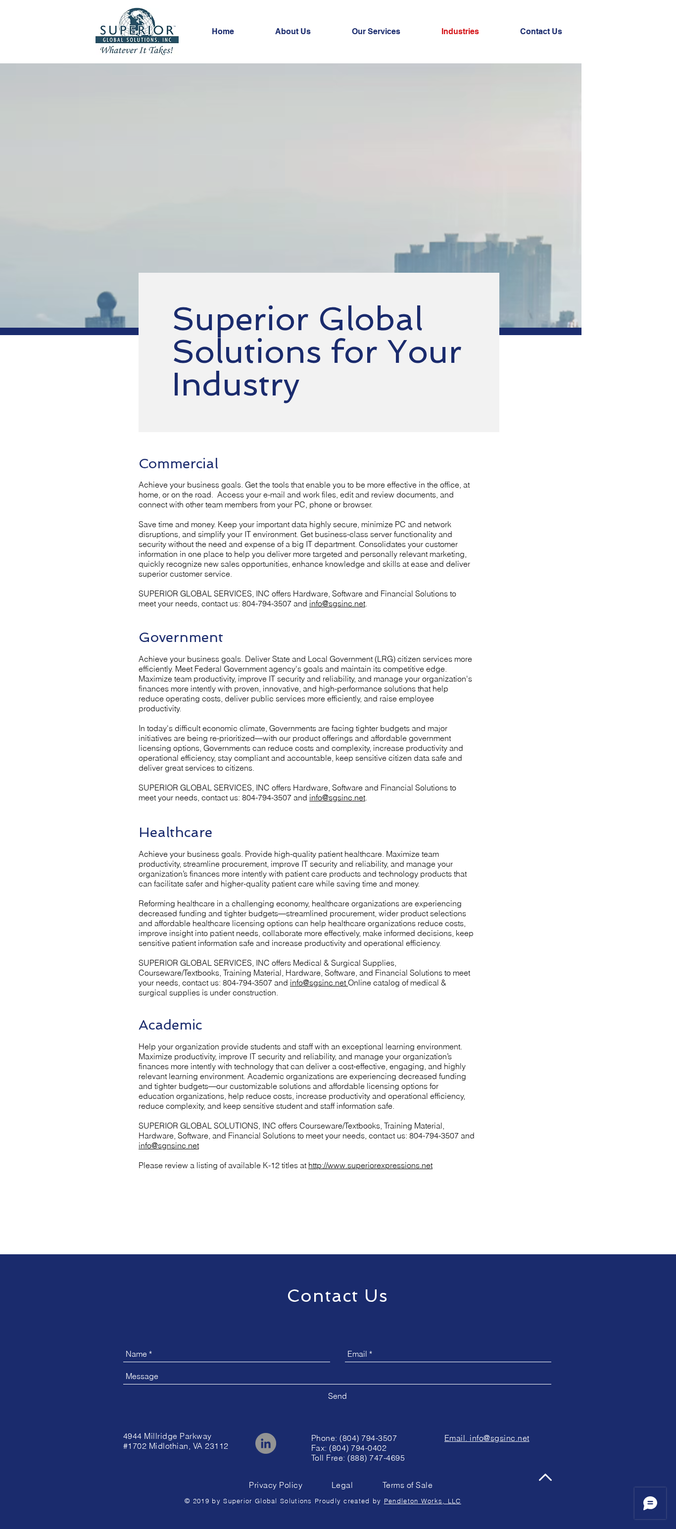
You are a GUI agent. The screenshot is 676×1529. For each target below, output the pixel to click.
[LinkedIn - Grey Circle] (265, 1443)
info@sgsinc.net (337, 603)
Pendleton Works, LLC (422, 1501)
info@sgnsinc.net (169, 1145)
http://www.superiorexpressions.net (370, 1165)
